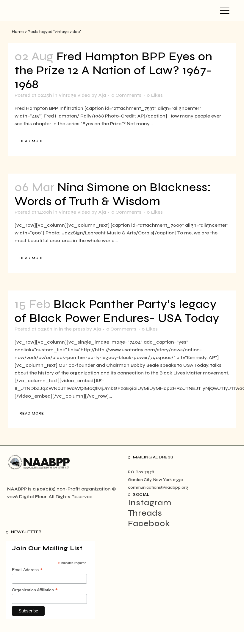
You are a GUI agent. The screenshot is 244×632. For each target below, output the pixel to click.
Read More (32, 141)
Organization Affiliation (35, 590)
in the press (72, 329)
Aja (102, 95)
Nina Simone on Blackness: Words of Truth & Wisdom (113, 194)
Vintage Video (74, 95)
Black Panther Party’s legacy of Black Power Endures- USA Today (117, 311)
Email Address (27, 570)
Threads (145, 513)
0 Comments (126, 95)
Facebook (149, 523)
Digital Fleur (32, 496)
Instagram (149, 503)
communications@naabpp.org (158, 487)
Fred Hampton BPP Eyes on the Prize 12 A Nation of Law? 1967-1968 (113, 70)
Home (18, 31)
